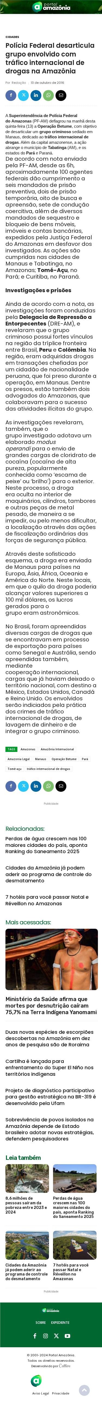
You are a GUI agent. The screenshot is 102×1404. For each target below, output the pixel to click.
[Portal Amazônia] (51, 7)
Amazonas (28, 749)
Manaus (40, 759)
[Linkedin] (35, 95)
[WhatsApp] (48, 95)
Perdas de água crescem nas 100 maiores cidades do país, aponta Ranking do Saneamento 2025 (46, 845)
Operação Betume (64, 759)
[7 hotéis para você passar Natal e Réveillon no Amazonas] (75, 1245)
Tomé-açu (14, 769)
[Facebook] (10, 95)
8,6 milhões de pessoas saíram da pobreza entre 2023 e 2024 (26, 1205)
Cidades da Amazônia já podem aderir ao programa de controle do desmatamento (48, 874)
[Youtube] (67, 1336)
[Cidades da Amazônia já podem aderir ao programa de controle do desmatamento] (27, 1245)
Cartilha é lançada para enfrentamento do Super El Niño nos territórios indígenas (49, 1067)
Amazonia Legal (19, 759)
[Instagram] (46, 1336)
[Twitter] (23, 95)
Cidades (12, 36)
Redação (19, 82)
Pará (85, 759)
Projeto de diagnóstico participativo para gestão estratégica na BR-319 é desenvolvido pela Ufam (50, 1097)
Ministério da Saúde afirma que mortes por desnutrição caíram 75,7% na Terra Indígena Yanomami (51, 1005)
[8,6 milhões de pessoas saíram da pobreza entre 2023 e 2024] (27, 1178)
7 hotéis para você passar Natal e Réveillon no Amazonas (47, 900)
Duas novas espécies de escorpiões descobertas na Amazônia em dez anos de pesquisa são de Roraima (49, 1038)
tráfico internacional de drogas (48, 769)
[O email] (60, 95)
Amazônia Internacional (57, 749)
